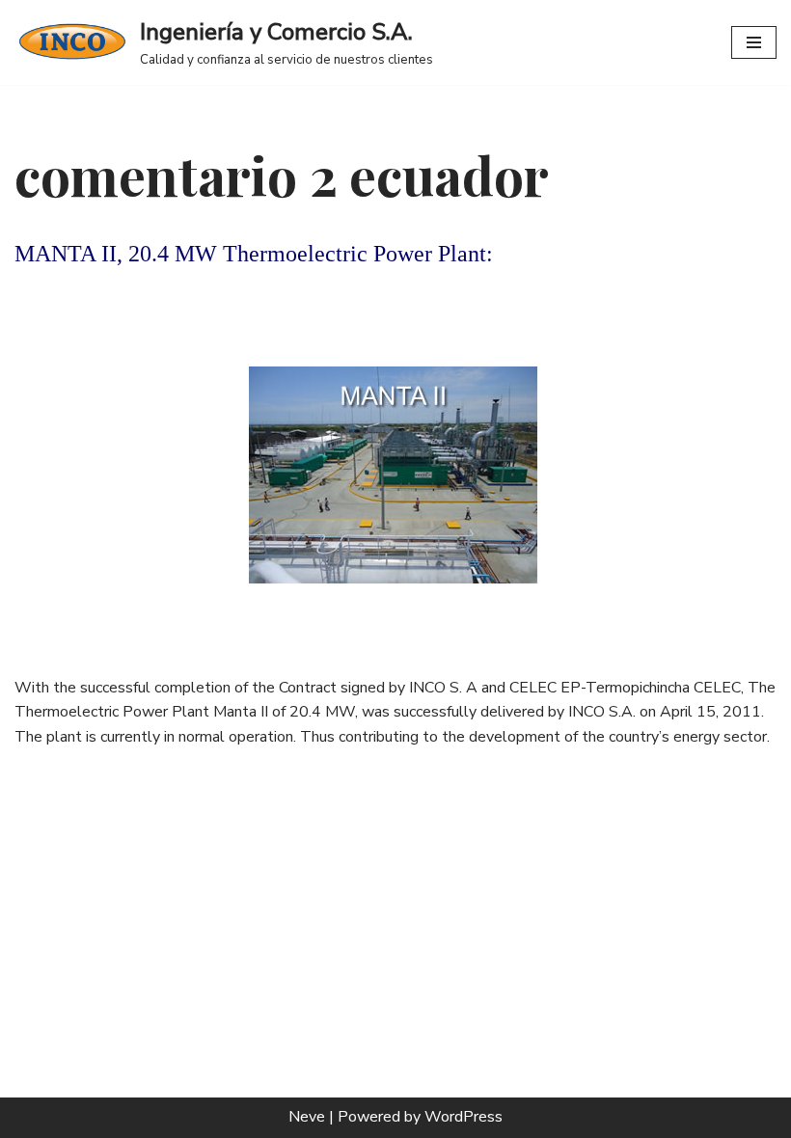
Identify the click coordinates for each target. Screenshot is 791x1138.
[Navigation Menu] (754, 42)
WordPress (463, 1116)
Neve (306, 1116)
